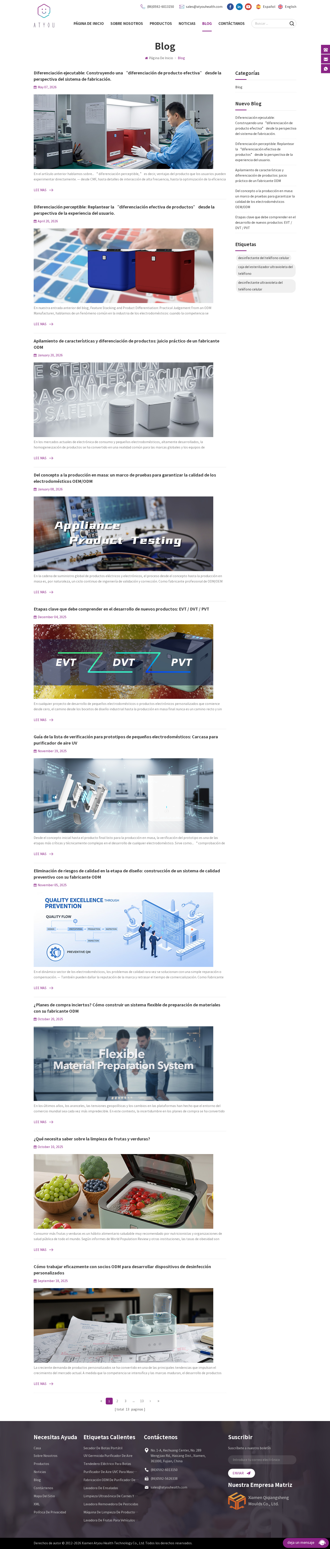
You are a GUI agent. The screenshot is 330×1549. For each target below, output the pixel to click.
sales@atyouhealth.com (204, 6)
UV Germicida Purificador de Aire (108, 1455)
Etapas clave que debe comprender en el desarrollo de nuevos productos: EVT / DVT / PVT (265, 223)
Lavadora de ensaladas (101, 1488)
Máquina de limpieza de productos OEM (111, 1512)
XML (37, 1504)
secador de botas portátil (103, 1448)
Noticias (187, 23)
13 (142, 1401)
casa (37, 1448)
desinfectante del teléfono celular (263, 258)
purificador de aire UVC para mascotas (111, 1471)
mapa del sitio (44, 1496)
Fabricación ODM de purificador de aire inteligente (111, 1480)
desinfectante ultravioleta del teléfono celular (260, 286)
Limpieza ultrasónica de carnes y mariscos (111, 1496)
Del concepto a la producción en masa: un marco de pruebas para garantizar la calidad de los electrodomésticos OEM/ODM (265, 199)
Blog (207, 23)
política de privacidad (50, 1512)
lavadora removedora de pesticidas (111, 1504)
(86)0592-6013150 (160, 6)
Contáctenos (43, 1488)
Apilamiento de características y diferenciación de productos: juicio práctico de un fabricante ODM (261, 175)
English (290, 6)
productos (161, 23)
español (269, 6)
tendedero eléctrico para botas (107, 1463)
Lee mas (40, 190)
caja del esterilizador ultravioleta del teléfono (265, 270)
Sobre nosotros (126, 23)
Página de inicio (89, 23)
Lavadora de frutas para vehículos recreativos (111, 1520)
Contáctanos (231, 23)
